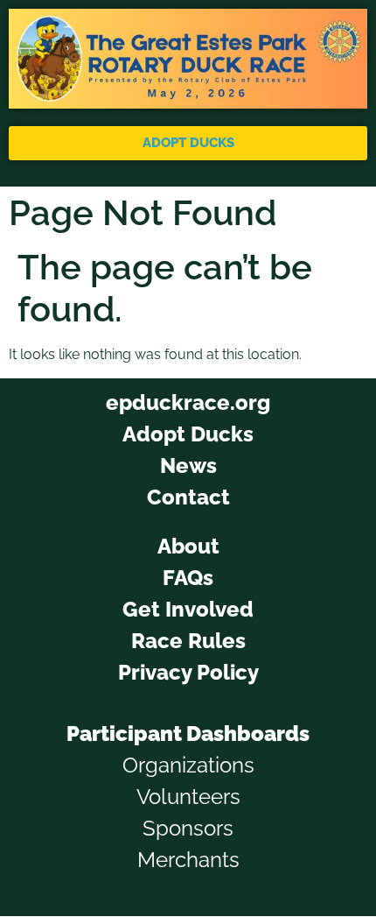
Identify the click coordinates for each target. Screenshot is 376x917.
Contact (188, 497)
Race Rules (188, 640)
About (188, 546)
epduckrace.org (188, 402)
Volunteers (188, 796)
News (188, 465)
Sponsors (188, 828)
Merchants (188, 859)
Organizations (188, 765)
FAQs (188, 577)
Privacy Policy (188, 672)
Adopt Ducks (188, 434)
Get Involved (188, 609)
